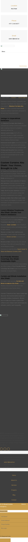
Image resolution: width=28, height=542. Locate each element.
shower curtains (11, 237)
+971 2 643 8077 (14, 23)
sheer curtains (11, 225)
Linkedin (5, 449)
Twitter (8, 449)
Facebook (1, 449)
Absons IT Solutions (12, 506)
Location (14, 6)
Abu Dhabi (14, 8)
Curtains (13, 97)
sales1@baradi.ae (14, 38)
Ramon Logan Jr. (23, 97)
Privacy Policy (17, 504)
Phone (14, 21)
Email (14, 36)
